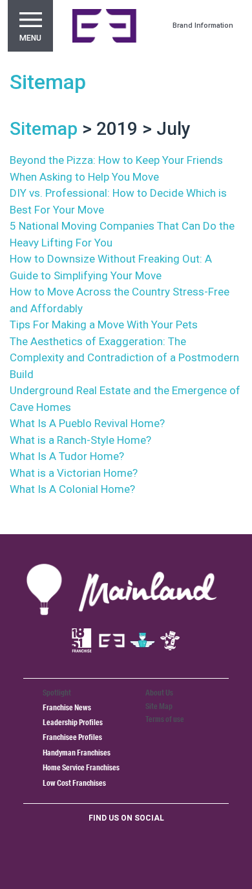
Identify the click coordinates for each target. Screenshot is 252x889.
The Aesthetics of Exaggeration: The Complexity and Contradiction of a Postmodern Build (124, 358)
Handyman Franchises (76, 752)
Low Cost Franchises (74, 782)
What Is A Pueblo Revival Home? (87, 423)
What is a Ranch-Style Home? (80, 440)
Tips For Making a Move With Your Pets (104, 324)
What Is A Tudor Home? (67, 456)
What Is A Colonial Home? (72, 489)
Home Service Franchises (81, 767)
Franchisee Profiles (72, 737)
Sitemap (48, 82)
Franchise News (67, 707)
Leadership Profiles (73, 722)
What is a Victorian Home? (74, 472)
